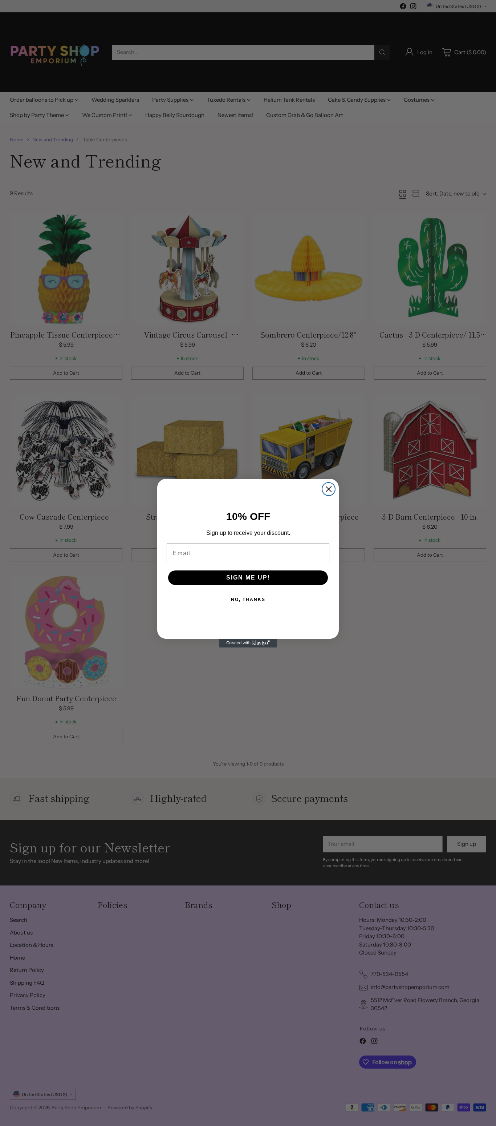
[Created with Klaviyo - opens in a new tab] (248, 643)
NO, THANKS (248, 599)
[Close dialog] (328, 489)
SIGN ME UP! (248, 577)
